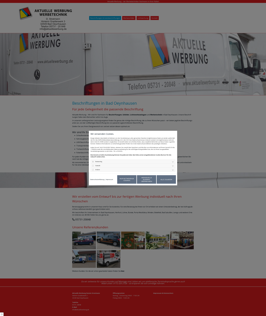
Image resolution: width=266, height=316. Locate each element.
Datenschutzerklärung (97, 179)
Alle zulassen (166, 179)
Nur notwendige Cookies (127, 179)
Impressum (109, 179)
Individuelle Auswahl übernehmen (146, 179)
